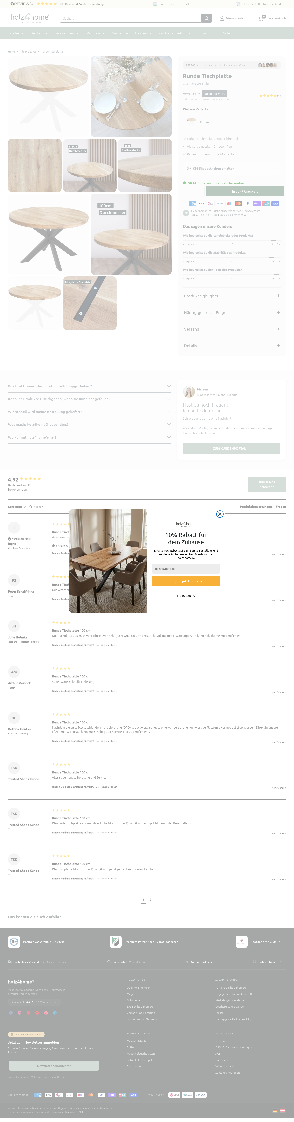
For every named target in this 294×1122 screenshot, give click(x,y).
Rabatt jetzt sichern (186, 581)
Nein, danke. (186, 595)
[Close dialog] (219, 514)
